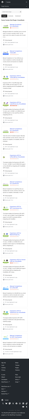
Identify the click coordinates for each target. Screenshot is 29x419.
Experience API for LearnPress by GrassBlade (18, 103)
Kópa (16, 374)
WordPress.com (6, 386)
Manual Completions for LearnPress (16, 182)
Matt (3, 389)
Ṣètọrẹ (17, 379)
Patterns (17, 370)
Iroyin (2, 365)
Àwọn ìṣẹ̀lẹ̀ (18, 377)
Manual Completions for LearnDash (16, 129)
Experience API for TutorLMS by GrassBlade (17, 76)
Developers (4, 379)
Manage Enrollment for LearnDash (15, 25)
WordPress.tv (5, 382)
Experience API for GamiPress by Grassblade (17, 311)
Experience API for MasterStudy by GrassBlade (15, 234)
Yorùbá (6, 400)
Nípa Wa (3, 362)
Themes (17, 365)
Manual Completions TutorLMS (16, 51)
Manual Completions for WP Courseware (16, 336)
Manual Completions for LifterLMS (16, 286)
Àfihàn (16, 362)
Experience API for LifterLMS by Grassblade (17, 156)
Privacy (3, 370)
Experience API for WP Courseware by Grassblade (16, 207)
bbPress (4, 391)
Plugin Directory (5, 6)
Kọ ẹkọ (3, 374)
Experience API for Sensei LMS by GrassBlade (17, 260)
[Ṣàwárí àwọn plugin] (20, 11)
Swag (17, 382)
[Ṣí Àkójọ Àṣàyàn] (26, 2)
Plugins (17, 367)
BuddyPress (5, 393)
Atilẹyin (3, 377)
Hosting (3, 367)
